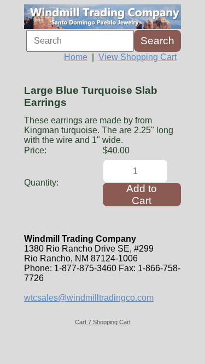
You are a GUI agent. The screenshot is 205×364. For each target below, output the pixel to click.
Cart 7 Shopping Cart (103, 322)
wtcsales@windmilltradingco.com (89, 297)
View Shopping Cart (137, 57)
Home (75, 57)
